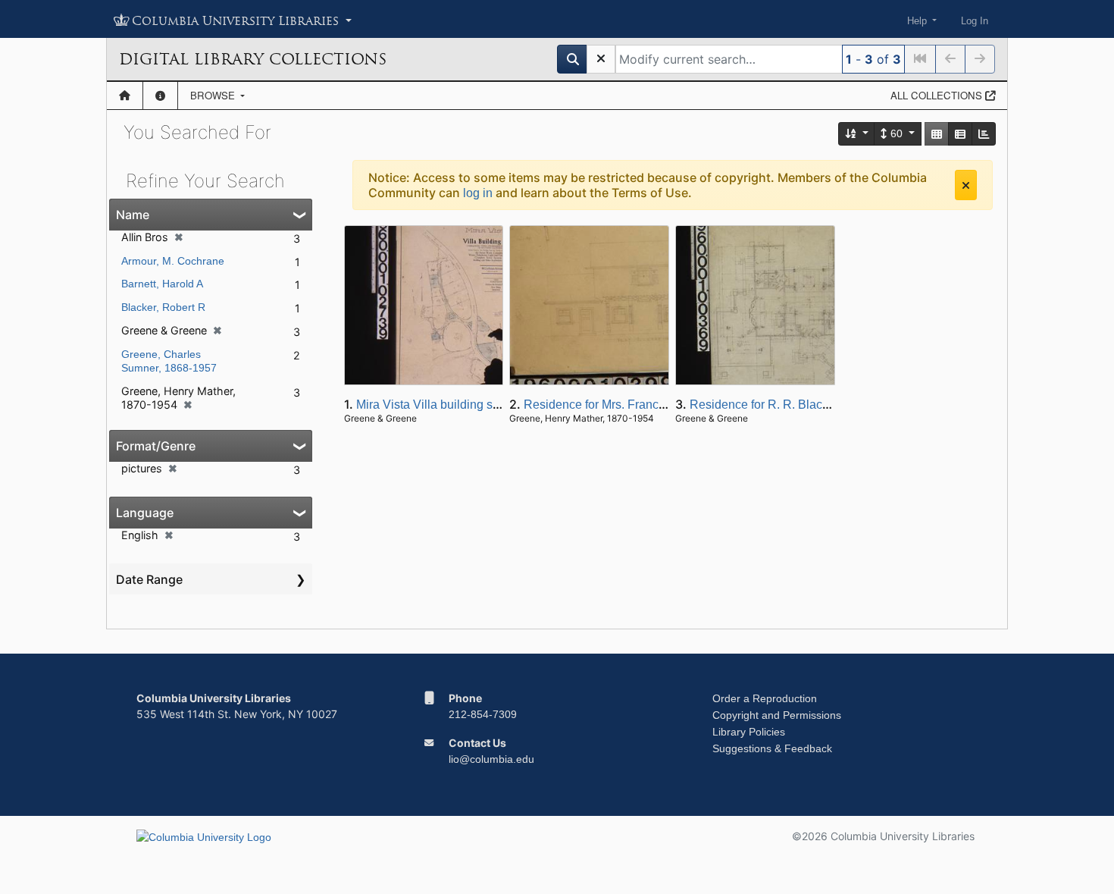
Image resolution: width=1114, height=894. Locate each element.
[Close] (966, 185)
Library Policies (748, 732)
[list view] (960, 134)
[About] (160, 95)
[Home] (124, 95)
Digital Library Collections (252, 59)
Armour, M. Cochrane (172, 261)
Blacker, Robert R (163, 307)
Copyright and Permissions (776, 715)
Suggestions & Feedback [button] (772, 748)
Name (132, 214)
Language (145, 512)
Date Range (149, 579)
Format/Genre (156, 445)
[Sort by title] (857, 134)
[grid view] (937, 134)
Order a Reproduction (764, 698)
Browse (214, 95)
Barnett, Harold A (162, 284)
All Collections (937, 95)
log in (478, 193)
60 (896, 133)
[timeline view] (984, 134)
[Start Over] (601, 59)
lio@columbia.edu (491, 759)
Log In (974, 21)
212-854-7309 (483, 714)
